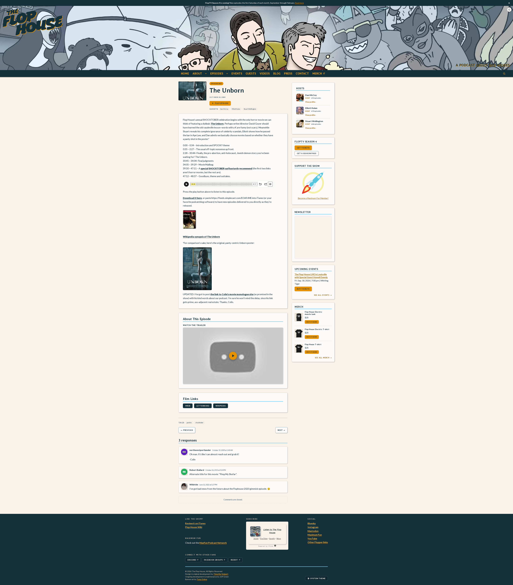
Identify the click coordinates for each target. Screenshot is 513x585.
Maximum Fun (315, 534)
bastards (234, 168)
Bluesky (312, 523)
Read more (299, 3)
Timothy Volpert (220, 574)
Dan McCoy (224, 109)
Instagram (313, 527)
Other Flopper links (318, 542)
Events (237, 73)
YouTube (312, 538)
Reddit (236, 560)
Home (185, 73)
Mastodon (313, 531)
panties (189, 423)
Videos (265, 73)
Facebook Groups (213, 560)
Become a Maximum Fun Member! (313, 198)
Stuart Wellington (250, 109)
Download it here (192, 197)
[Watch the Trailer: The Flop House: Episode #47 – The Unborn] (233, 356)
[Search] (504, 73)
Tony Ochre (202, 579)
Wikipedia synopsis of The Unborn (201, 236)
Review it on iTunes (195, 523)
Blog (277, 73)
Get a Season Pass (306, 153)
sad (227, 168)
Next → (281, 430)
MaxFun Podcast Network (213, 542)
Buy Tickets (303, 289)
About (197, 73)
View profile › (310, 102)
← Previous (187, 430)
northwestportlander (200, 450)
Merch (319, 74)
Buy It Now (311, 322)
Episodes (216, 73)
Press (288, 73)
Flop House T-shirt (313, 344)
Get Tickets (303, 148)
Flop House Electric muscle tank (313, 313)
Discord (193, 560)
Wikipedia (220, 406)
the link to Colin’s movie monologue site (231, 294)
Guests (251, 73)
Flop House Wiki (193, 527)
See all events (323, 295)
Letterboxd (202, 406)
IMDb (187, 406)
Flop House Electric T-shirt (317, 329)
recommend (245, 168)
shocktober (199, 423)
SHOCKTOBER (216, 168)
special (204, 168)
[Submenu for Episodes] (227, 73)
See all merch (323, 358)
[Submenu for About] (205, 73)
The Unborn (217, 123)
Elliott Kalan (236, 109)
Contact (302, 73)
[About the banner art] (509, 9)
